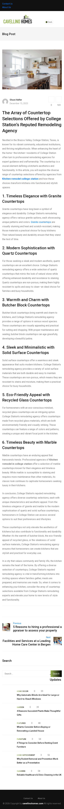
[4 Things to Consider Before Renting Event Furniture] (8, 743)
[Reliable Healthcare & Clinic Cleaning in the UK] (8, 775)
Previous (17, 623)
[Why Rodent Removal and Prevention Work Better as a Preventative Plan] (8, 759)
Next (48, 637)
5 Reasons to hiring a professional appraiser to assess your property (37, 628)
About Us (6, 7)
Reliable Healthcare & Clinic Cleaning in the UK (39, 775)
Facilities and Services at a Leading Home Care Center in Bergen (26, 642)
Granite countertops (41, 222)
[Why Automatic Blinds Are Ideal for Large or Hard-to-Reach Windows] (8, 695)
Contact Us (7, 4)
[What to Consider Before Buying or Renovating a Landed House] (8, 727)
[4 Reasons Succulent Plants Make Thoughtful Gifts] (8, 711)
